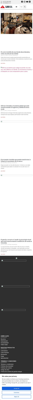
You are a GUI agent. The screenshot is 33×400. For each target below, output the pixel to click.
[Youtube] (27, 2)
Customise (16, 392)
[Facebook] (22, 2)
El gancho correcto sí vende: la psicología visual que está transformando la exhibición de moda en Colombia (16, 241)
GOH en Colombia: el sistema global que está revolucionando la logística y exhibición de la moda (15, 107)
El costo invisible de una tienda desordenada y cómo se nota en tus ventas (15, 52)
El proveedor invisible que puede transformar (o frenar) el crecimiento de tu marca (16, 160)
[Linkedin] (30, 2)
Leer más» (3, 63)
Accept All (16, 388)
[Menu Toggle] (16, 7)
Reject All (16, 396)
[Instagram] (25, 2)
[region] (16, 387)
